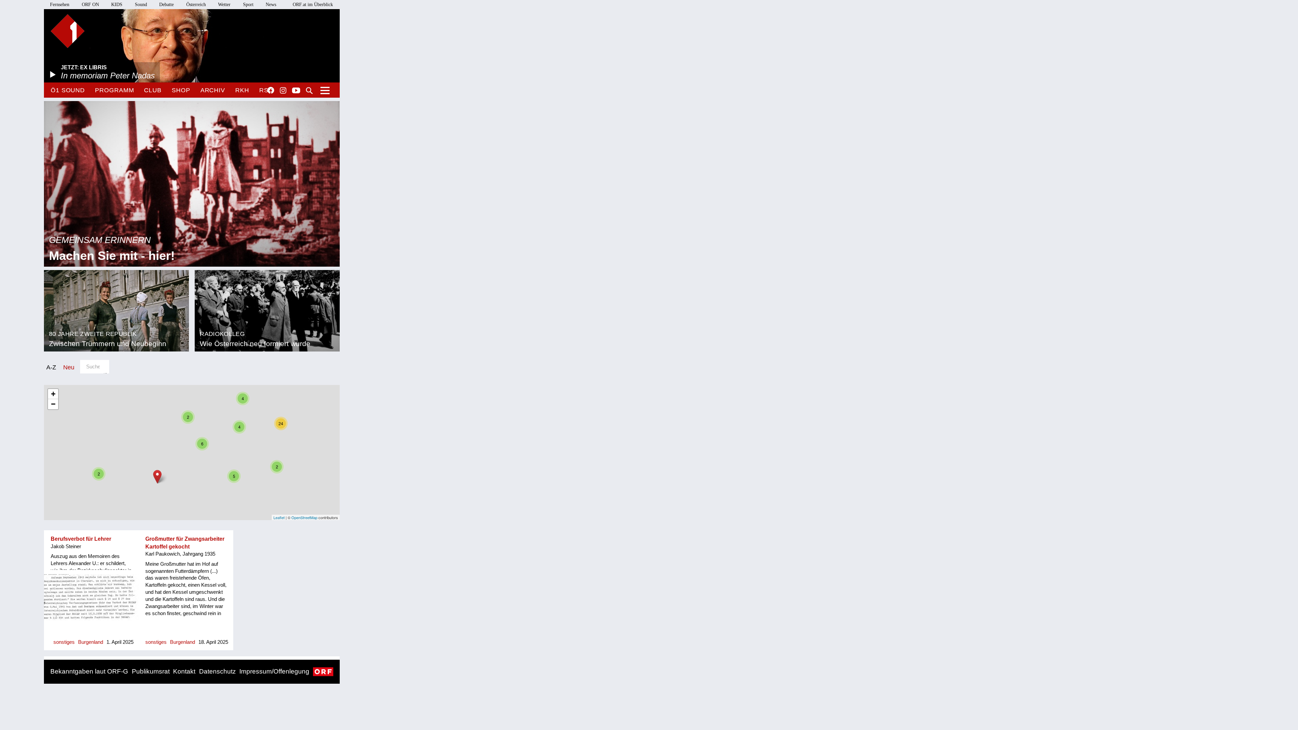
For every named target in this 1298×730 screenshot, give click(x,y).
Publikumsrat (151, 671)
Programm (114, 90)
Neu (68, 367)
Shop (181, 90)
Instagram (283, 90)
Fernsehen (59, 4)
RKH (242, 90)
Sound (141, 4)
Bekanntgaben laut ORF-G (89, 671)
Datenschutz (217, 671)
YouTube (296, 91)
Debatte (166, 4)
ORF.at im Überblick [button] (313, 4)
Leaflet (279, 517)
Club (153, 90)
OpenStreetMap (304, 517)
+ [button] (53, 394)
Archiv (212, 90)
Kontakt (184, 671)
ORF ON (90, 4)
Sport (248, 4)
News (271, 4)
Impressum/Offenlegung (274, 671)
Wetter (224, 4)
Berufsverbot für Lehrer (81, 539)
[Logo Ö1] (68, 31)
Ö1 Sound (68, 90)
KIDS (116, 4)
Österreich (196, 4)
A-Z (51, 367)
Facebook (270, 90)
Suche (309, 90)
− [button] (53, 404)
